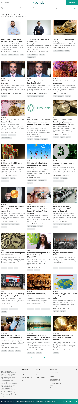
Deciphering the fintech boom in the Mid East (12, 121)
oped (21, 54)
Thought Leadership (22, 8)
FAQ (23, 375)
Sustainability (31, 57)
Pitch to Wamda (54, 388)
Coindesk (4, 309)
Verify (62, 137)
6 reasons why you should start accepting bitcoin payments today (65, 296)
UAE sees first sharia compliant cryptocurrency (13, 254)
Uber (55, 227)
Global (29, 37)
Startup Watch (32, 226)
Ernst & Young (6, 224)
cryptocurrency (58, 50)
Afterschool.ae (32, 180)
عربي (75, 8)
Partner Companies (27, 377)
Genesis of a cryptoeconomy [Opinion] (63, 164)
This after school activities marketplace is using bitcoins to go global (38, 165)
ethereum (60, 96)
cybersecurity (67, 224)
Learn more (10, 396)
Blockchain (12, 135)
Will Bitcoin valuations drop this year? (11, 82)
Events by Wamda (40, 377)
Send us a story (54, 372)
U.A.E (28, 117)
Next (45, 358)
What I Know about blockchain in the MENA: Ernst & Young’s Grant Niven (12, 209)
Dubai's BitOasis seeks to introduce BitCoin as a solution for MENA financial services (38, 337)
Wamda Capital (45, 8)
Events (37, 8)
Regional (4, 37)
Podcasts (38, 372)
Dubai (55, 268)
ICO (55, 96)
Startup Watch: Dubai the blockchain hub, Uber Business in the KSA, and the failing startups (38, 210)
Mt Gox (37, 309)
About (2, 2)
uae (16, 268)
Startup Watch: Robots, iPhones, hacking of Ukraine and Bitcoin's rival (63, 209)
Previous (33, 358)
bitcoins (4, 350)
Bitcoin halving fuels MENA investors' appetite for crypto (12, 40)
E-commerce (31, 352)
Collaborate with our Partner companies (55, 379)
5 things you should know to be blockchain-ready (13, 164)
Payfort (56, 137)
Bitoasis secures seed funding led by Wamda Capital (12, 295)
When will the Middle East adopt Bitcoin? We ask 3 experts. (63, 337)
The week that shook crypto (63, 39)
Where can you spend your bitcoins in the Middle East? (11, 336)
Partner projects (55, 8)
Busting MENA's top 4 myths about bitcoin (37, 295)
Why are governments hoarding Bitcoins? (35, 82)
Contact (7, 2)
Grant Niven (5, 181)
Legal (23, 380)
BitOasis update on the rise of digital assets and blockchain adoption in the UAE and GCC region (38, 123)
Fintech (4, 135)
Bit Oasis (56, 311)
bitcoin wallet (45, 309)
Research (31, 8)
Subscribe (72, 2)
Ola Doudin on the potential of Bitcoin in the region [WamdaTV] (38, 255)
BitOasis (30, 139)
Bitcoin (4, 54)
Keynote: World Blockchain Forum (63, 254)
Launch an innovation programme (55, 384)
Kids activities (42, 180)
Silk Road (30, 309)
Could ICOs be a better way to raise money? (64, 82)
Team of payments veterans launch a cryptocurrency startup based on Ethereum (63, 122)
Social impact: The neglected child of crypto (38, 40)
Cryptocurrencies (13, 54)
